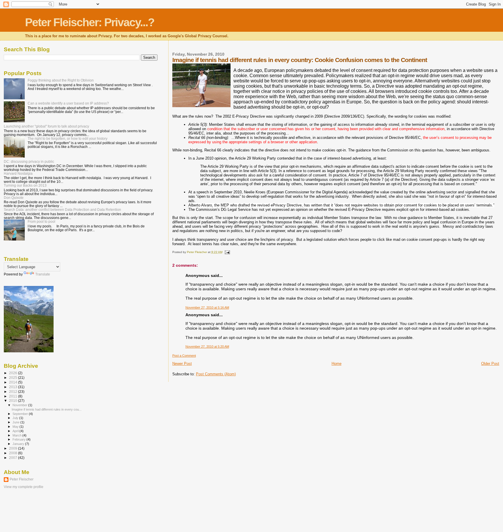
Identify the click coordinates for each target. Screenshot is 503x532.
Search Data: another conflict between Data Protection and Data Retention (62, 209)
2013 (13, 387)
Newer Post (182, 363)
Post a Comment (184, 355)
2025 (13, 377)
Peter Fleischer (21, 479)
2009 (13, 448)
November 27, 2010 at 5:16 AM (207, 307)
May (16, 426)
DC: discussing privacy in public (29, 161)
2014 (13, 382)
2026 (13, 373)
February (19, 439)
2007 (13, 457)
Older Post (490, 363)
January (19, 444)
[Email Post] (227, 252)
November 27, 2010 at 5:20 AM (207, 346)
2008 (13, 453)
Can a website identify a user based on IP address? (68, 103)
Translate (42, 274)
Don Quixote (14, 197)
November (20, 405)
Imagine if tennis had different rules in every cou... (47, 409)
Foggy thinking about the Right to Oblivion (61, 80)
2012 (13, 391)
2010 (13, 400)
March (17, 435)
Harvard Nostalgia (18, 173)
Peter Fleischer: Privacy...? (89, 22)
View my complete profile (23, 487)
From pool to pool (41, 221)
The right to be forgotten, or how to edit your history (67, 138)
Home (336, 363)
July (16, 418)
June (16, 422)
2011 (13, 396)
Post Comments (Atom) (216, 374)
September (21, 414)
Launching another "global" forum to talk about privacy (46, 126)
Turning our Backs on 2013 (25, 185)
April (16, 431)
